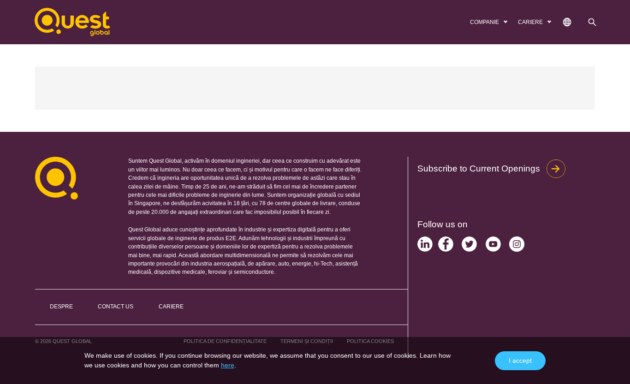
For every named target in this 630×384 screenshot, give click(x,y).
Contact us (115, 306)
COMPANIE (485, 22)
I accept (520, 360)
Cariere (171, 306)
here (227, 365)
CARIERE (531, 22)
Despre (61, 306)
